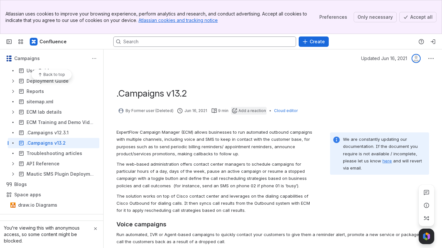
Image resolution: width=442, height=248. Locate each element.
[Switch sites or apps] (21, 41)
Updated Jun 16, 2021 (384, 58)
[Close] (95, 228)
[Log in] (433, 41)
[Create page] (426, 218)
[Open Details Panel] (426, 205)
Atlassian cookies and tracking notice (178, 20)
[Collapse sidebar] (9, 41)
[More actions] (94, 58)
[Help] (421, 41)
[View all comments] (426, 192)
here (387, 160)
